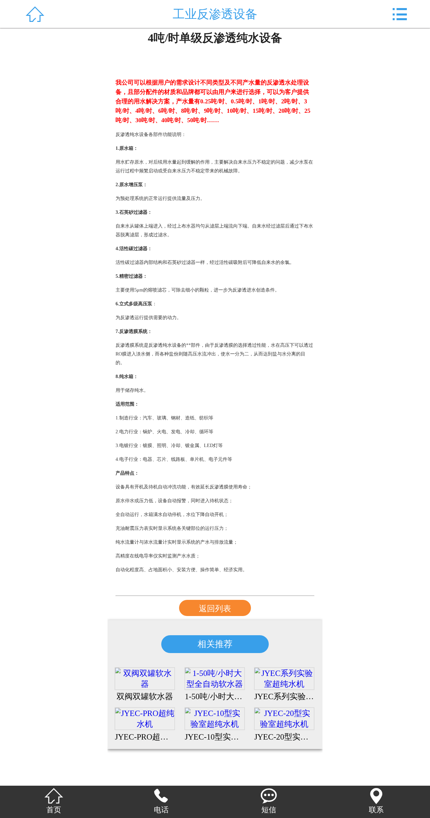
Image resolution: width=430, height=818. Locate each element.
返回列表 (215, 608)
